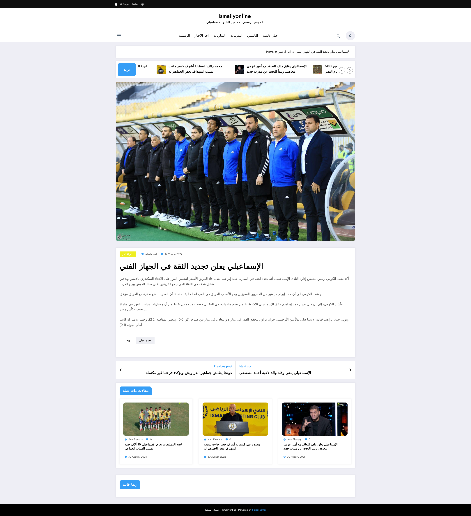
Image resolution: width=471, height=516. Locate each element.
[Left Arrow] (342, 70)
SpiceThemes (259, 510)
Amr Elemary (136, 439)
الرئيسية (184, 35)
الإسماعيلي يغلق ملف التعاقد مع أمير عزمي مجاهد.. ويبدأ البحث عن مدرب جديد (263, 69)
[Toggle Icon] (118, 36)
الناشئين (252, 35)
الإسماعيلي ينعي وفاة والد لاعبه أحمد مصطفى (275, 372)
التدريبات (236, 35)
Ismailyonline (234, 16)
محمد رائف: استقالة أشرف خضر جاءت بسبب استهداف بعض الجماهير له (182, 69)
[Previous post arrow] (121, 370)
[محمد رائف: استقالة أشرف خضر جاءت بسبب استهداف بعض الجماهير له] (235, 419)
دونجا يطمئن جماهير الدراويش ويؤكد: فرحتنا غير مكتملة (189, 372)
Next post (245, 366)
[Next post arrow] (350, 370)
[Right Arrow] (350, 70)
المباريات (219, 35)
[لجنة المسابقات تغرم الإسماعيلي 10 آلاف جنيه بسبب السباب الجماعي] (156, 419)
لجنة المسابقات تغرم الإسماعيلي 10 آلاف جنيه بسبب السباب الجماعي (153, 446)
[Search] (338, 36)
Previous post (223, 366)
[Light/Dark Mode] (350, 35)
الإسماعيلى (151, 254)
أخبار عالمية (271, 35)
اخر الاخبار (202, 35)
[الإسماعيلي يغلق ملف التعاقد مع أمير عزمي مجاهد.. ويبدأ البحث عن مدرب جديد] (315, 419)
